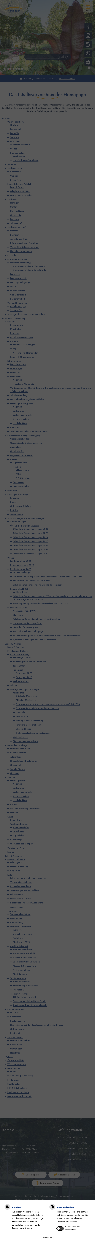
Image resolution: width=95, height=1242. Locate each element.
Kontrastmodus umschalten (72, 1228)
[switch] (60, 1228)
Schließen (47, 1237)
